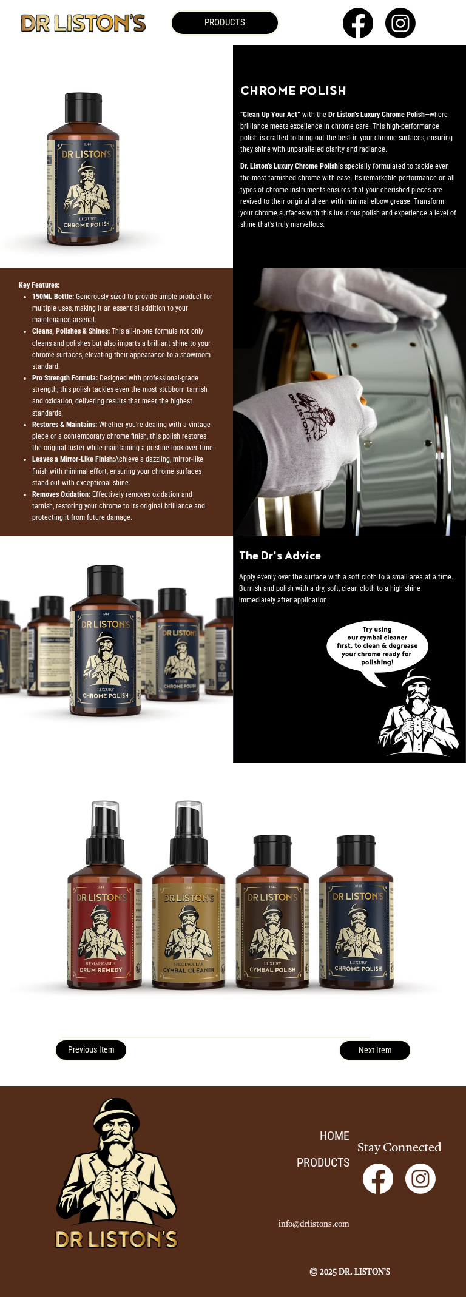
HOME (335, 1135)
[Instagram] (400, 23)
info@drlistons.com (314, 1224)
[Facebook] (358, 23)
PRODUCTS (323, 1162)
